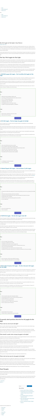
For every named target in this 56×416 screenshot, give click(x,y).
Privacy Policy (3, 407)
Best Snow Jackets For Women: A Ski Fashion (27, 390)
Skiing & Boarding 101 (5, 9)
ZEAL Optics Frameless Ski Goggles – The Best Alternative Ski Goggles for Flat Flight (17, 266)
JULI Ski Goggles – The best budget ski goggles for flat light (14, 121)
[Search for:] (23, 386)
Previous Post (2, 380)
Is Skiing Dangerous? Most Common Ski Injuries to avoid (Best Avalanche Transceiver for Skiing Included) (27, 393)
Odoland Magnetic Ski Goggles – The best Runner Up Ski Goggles (16, 168)
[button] (28, 12)
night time (33, 175)
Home (2, 7)
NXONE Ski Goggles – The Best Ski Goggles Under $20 (13, 216)
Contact (3, 410)
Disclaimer (3, 408)
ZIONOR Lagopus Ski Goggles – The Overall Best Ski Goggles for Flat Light (16, 74)
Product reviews (4, 10)
